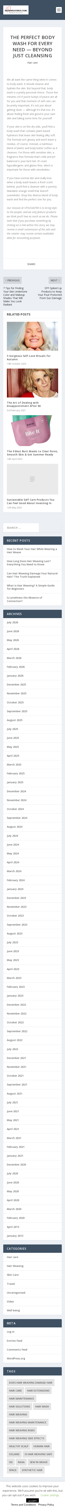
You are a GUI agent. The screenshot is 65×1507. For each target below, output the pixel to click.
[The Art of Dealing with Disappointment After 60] (32, 383)
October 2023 (15, 915)
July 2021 (12, 1102)
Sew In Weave (39, 1462)
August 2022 (14, 1040)
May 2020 (13, 1191)
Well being (13, 1310)
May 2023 (13, 960)
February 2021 (16, 1147)
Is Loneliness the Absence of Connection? (24, 599)
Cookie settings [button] (49, 1495)
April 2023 (13, 969)
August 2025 (14, 720)
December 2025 (16, 684)
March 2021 (14, 1138)
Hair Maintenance (21, 1398)
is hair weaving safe (38, 1454)
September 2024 (17, 818)
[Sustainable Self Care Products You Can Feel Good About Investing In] (32, 479)
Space (13, 1470)
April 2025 (13, 755)
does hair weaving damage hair (30, 1382)
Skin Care (13, 1274)
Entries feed (14, 1340)
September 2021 (17, 1084)
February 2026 (16, 666)
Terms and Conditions (23, 1504)
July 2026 (12, 622)
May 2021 (13, 1120)
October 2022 (15, 1022)
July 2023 (12, 942)
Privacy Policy (46, 1504)
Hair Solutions (19, 1406)
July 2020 (12, 1173)
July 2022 (12, 1049)
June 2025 (13, 737)
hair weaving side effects (26, 1438)
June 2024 (13, 844)
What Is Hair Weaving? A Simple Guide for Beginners (31, 587)
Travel (11, 1283)
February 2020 (16, 1218)
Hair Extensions (38, 1390)
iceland (14, 1454)
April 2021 (13, 1129)
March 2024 (14, 871)
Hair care (32, 62)
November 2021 (16, 1067)
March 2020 (14, 1209)
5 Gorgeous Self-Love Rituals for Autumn (29, 357)
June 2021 (13, 1111)
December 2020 (16, 1164)
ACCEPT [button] (32, 1501)
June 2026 (13, 631)
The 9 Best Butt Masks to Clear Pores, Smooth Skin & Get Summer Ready (32, 453)
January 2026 (15, 675)
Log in (10, 1331)
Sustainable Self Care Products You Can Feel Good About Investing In (30, 501)
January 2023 (15, 995)
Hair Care (15, 1390)
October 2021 (15, 1075)
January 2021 (15, 1155)
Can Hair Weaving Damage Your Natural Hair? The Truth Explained (32, 575)
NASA (21, 1462)
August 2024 (14, 826)
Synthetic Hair (32, 1470)
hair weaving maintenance (27, 1422)
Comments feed (17, 1349)
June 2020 (13, 1182)
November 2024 (16, 800)
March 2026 (14, 658)
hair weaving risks (22, 1430)
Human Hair (42, 1446)
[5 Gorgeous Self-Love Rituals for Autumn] (32, 336)
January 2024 (15, 889)
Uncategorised (16, 1292)
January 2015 (15, 1235)
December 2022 (16, 1004)
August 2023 (14, 933)
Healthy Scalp (18, 1446)
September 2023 (17, 924)
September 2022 (17, 1031)
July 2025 (12, 729)
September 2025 (17, 711)
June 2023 (13, 951)
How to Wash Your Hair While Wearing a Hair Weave (32, 550)
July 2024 (12, 835)
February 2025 (16, 773)
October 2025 (15, 702)
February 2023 (16, 986)
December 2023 (16, 898)
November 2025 (16, 693)
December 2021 (16, 1058)
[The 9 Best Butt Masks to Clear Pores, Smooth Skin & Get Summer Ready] (32, 430)
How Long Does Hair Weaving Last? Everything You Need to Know (29, 562)
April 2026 (13, 649)
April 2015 (13, 1227)
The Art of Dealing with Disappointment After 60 (24, 404)
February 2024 (16, 880)
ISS (11, 1462)
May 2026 (13, 640)
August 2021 (14, 1093)
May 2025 (13, 747)
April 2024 (13, 862)
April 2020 (13, 1200)
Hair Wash (42, 1406)
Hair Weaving (15, 1266)
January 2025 (15, 782)
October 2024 (15, 809)
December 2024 (16, 791)
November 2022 (16, 1013)
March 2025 (14, 764)
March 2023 (14, 978)
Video (10, 1301)
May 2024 (13, 853)
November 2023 (16, 906)
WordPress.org (16, 1358)
